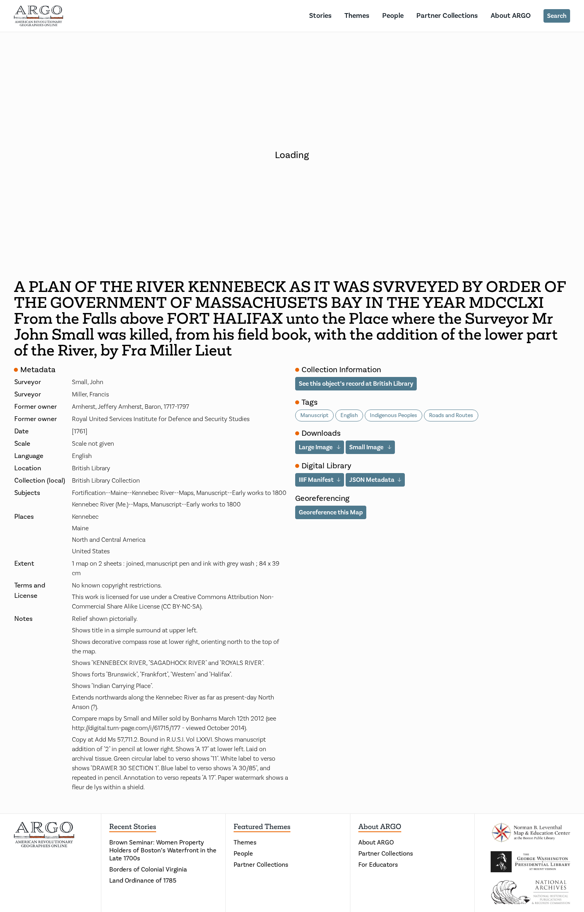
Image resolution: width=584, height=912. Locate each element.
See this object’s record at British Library (356, 384)
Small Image (367, 447)
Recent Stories (132, 826)
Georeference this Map (331, 512)
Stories (320, 15)
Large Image (316, 447)
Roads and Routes (451, 415)
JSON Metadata (371, 480)
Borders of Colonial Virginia (148, 869)
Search (557, 16)
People (393, 15)
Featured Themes (262, 826)
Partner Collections (447, 15)
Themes (356, 15)
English (349, 415)
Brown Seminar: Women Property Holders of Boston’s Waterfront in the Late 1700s (163, 850)
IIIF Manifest (316, 480)
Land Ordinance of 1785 (142, 881)
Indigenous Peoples (393, 415)
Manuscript (314, 415)
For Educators (378, 865)
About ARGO (511, 15)
